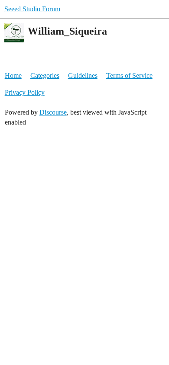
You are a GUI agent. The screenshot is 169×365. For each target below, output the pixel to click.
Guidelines (83, 75)
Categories (44, 75)
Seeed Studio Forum (32, 9)
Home (13, 75)
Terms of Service (129, 75)
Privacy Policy (25, 92)
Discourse (53, 112)
